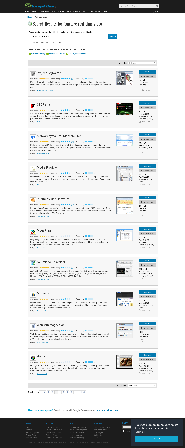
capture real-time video (107, 410)
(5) (72, 268)
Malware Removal (43, 122)
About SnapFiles (32, 433)
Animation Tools (42, 374)
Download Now (147, 76)
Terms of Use (31, 438)
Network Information (44, 248)
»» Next (82, 392)
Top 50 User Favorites (54, 433)
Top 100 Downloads (77, 433)
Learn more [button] (141, 432)
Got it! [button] (157, 439)
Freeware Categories (78, 427)
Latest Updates (76, 435)
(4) (72, 110)
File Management (42, 185)
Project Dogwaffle (49, 73)
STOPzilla (43, 104)
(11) (72, 205)
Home (29, 17)
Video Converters (43, 216)
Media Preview (47, 167)
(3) (72, 173)
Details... (147, 72)
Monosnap (44, 293)
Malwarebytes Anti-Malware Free (59, 136)
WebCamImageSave (50, 325)
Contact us (30, 430)
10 (76, 392)
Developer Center (100, 430)
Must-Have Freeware (54, 438)
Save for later (146, 90)
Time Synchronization (77, 54)
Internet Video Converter (53, 199)
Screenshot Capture (57, 54)
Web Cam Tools (42, 342)
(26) (72, 142)
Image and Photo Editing (45, 90)
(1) (72, 79)
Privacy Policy (31, 435)
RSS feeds (98, 435)
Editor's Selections (53, 427)
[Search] (156, 6)
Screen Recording (38, 54)
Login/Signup (99, 433)
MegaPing (44, 230)
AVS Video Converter (51, 262)
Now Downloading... (77, 438)
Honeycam (44, 356)
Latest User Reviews (54, 430)
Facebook (98, 438)
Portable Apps (51, 435)
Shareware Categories (78, 430)
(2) (72, 299)
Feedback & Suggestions (103, 427)
